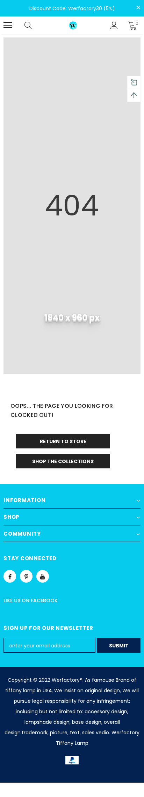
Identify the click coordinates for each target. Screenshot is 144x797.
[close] (138, 7)
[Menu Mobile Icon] (7, 25)
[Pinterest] (26, 576)
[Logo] (73, 25)
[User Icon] (114, 25)
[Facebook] (9, 576)
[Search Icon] (34, 25)
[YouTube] (42, 576)
